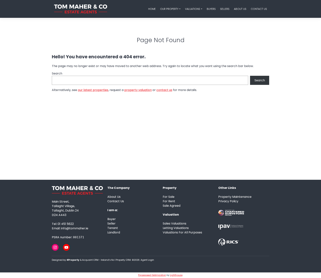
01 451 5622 (66, 224)
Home (152, 9)
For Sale (168, 197)
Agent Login (147, 259)
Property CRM (123, 259)
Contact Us (259, 9)
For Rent (169, 201)
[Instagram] (55, 247)
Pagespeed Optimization (152, 275)
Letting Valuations (176, 228)
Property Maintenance (235, 197)
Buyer (111, 219)
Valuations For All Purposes (182, 232)
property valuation (138, 90)
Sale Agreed (171, 206)
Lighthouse (176, 275)
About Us (240, 9)
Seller (111, 223)
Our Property (169, 9)
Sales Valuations (174, 223)
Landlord (113, 232)
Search (57, 73)
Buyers (211, 9)
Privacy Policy (228, 201)
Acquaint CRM (90, 259)
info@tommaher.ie (74, 228)
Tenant (112, 228)
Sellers (224, 9)
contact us (164, 90)
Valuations (192, 9)
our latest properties (93, 90)
